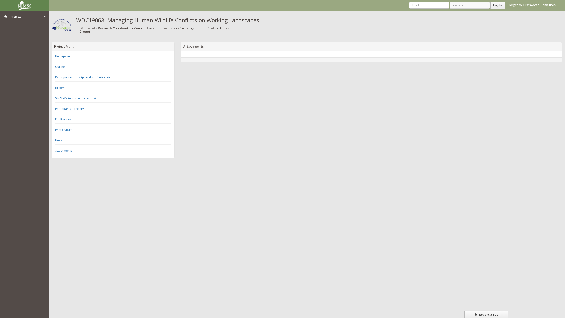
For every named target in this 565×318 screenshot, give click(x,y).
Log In (497, 5)
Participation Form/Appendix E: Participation (84, 77)
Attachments (63, 151)
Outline (60, 67)
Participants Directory (69, 109)
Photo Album (63, 130)
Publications (63, 119)
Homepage (62, 56)
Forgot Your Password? (524, 5)
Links (58, 140)
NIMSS (24, 5)
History (60, 88)
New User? (549, 5)
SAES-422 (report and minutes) (75, 98)
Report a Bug (488, 314)
